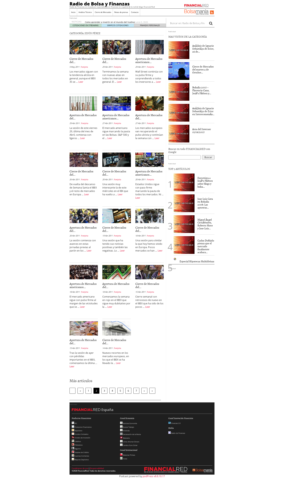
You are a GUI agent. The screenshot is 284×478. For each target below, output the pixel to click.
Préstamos (78, 445)
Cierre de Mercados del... (81, 60)
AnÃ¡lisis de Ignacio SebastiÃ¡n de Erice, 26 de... (203, 49)
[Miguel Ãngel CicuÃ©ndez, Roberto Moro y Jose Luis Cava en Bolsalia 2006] (184, 223)
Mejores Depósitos (81, 459)
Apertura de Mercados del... (83, 116)
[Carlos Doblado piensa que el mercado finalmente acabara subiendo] (184, 244)
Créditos (77, 441)
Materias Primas (128, 455)
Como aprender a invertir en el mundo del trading (110, 21)
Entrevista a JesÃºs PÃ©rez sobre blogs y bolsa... (205, 182)
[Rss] (212, 12)
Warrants (126, 438)
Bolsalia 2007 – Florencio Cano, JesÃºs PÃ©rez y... (201, 90)
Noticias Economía (129, 423)
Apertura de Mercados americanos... (148, 60)
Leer (80, 81)
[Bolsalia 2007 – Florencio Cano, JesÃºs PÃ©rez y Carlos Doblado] (178, 91)
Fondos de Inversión (82, 438)
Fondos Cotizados (81, 434)
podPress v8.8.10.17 (154, 476)
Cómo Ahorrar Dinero (130, 442)
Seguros (77, 449)
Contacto (134, 12)
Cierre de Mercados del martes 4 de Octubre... (203, 69)
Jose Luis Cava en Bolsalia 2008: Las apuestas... (205, 203)
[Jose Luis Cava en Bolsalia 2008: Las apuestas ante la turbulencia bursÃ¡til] (184, 203)
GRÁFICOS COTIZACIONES (118, 25)
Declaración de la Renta (131, 434)
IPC (75, 423)
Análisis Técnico (85, 12)
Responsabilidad (97, 468)
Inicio (73, 12)
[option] (122, 21)
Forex (124, 459)
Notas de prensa (121, 12)
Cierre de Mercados (103, 12)
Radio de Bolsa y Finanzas (100, 4)
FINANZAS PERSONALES (150, 25)
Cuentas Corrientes (81, 456)
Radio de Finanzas (178, 433)
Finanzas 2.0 (175, 423)
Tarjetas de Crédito (81, 452)
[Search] (211, 23)
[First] (72, 391)
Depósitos (78, 430)
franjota (84, 67)
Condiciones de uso (80, 468)
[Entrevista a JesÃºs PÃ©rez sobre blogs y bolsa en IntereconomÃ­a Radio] (184, 182)
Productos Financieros (83, 427)
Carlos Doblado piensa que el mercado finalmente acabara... (205, 246)
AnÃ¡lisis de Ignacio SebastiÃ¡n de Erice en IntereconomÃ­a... (203, 111)
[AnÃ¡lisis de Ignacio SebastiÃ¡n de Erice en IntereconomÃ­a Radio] (178, 112)
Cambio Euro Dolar (129, 445)
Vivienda (126, 430)
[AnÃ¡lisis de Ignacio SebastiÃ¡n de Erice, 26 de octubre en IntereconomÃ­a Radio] (178, 50)
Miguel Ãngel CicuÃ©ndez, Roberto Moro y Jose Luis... (205, 224)
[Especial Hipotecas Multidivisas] (175, 258)
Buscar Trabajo (128, 427)
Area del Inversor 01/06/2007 (201, 130)
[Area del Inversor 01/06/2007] (178, 133)
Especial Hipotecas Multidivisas (197, 261)
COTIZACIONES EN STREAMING (86, 25)
